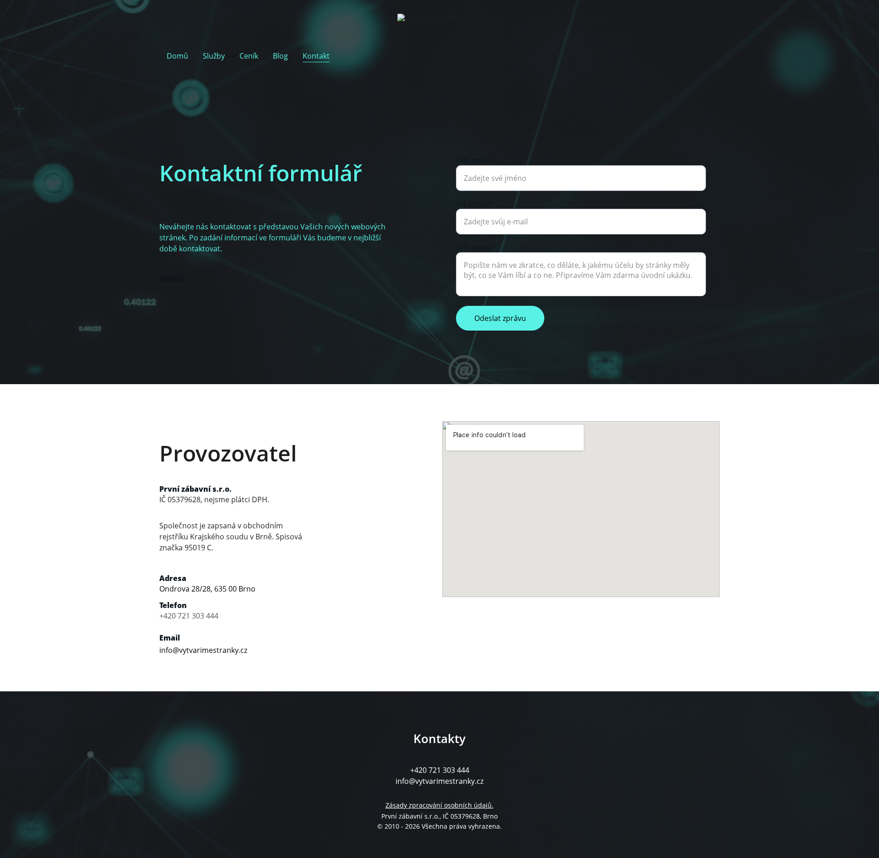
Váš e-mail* (473, 203)
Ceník (248, 56)
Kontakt (316, 56)
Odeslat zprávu (500, 318)
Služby (214, 56)
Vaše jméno (473, 160)
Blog (280, 56)
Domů (177, 56)
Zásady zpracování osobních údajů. (439, 805)
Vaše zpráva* (476, 247)
